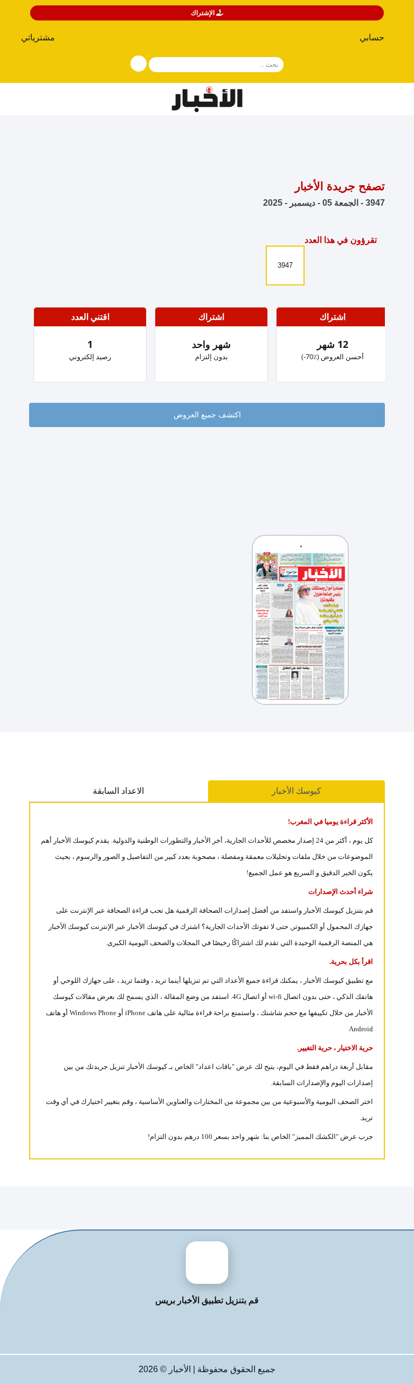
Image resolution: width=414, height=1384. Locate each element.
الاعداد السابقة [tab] (118, 790)
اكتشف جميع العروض (207, 415)
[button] (42, 40)
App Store (249, 1329)
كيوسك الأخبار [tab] (296, 790)
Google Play (165, 1329)
